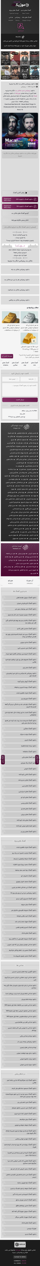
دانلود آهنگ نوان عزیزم (28, 904)
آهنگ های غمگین (15, 364)
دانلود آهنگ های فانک (29, 933)
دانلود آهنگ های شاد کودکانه (26, 820)
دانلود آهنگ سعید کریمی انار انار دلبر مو (23, 1169)
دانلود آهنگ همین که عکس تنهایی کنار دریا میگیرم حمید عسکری (22, 1162)
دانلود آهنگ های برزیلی (28, 814)
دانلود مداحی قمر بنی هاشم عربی (25, 1022)
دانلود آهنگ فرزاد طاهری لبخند (26, 693)
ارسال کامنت (20, 400)
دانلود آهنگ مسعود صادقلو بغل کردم (24, 1088)
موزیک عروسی (31, 1228)
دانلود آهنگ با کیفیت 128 (25, 206)
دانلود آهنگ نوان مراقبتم (28, 1119)
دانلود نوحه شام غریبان (28, 999)
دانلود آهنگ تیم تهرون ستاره (26, 1183)
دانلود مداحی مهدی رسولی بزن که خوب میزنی (21, 945)
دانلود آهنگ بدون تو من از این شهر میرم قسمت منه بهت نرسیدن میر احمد (21, 1095)
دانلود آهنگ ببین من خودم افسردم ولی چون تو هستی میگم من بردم (21, 635)
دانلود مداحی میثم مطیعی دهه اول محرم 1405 (21, 1016)
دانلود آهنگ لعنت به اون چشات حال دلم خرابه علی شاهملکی (20, 713)
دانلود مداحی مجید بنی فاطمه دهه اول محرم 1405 (20, 1005)
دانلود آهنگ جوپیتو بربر (28, 699)
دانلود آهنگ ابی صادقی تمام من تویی (24, 887)
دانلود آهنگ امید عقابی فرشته (26, 916)
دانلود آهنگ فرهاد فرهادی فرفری (25, 1125)
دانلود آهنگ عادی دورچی (28, 642)
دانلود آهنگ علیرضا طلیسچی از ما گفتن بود (22, 939)
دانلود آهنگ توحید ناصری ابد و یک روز (24, 853)
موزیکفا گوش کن (7, 356)
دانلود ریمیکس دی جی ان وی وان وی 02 (23, 893)
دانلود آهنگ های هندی (28, 809)
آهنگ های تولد (24, 364)
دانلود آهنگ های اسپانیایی (27, 792)
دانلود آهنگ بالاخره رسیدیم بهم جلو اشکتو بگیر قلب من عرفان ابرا (21, 621)
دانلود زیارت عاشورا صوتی (28, 1059)
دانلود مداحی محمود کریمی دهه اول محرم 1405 (21, 1011)
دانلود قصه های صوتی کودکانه (26, 826)
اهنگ (35, 96)
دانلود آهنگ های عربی (29, 786)
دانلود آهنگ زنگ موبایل (28, 763)
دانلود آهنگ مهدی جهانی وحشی (25, 1139)
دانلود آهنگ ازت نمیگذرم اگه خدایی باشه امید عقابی (21, 1081)
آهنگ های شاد (34, 364)
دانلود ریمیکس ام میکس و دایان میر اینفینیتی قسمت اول (21, 674)
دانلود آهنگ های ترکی (29, 757)
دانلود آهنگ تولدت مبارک (28, 734)
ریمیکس (23, 87)
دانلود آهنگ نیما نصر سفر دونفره (25, 870)
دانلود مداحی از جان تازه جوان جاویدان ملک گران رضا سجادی (20, 986)
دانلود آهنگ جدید (30, 1234)
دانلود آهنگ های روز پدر (28, 831)
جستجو (21, 30)
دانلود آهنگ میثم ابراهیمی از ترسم (25, 859)
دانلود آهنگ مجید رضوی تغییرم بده (24, 956)
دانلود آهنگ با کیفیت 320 (24, 199)
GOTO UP (22, 1244)
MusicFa (18, 37)
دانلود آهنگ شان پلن (29, 668)
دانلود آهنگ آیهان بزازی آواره (27, 681)
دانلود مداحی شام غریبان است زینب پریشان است (20, 993)
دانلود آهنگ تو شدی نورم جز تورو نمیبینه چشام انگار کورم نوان (21, 1132)
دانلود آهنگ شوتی (30, 769)
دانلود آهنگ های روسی (28, 803)
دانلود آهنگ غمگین (29, 729)
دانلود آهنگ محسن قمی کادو (26, 629)
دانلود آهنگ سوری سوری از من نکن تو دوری (22, 615)
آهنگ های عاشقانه (5, 364)
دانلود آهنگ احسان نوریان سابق (26, 1200)
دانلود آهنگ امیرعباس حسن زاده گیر (24, 1194)
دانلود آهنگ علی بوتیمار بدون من (25, 609)
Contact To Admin (20, 1257)
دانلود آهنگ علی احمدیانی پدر (26, 1102)
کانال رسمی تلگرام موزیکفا (20, 220)
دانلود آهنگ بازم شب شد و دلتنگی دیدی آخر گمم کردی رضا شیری (20, 705)
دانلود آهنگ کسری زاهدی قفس (26, 927)
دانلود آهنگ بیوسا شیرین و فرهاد (25, 687)
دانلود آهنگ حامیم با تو (28, 876)
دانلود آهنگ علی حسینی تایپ (27, 648)
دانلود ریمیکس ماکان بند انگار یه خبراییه (22, 84)
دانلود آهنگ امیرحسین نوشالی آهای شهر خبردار (21, 654)
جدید (23, 91)
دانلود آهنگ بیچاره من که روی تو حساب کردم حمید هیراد (20, 1146)
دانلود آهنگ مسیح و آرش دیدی (26, 899)
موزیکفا (20, 4)
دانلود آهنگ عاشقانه (29, 752)
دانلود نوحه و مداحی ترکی (28, 1036)
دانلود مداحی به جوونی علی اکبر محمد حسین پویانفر (22, 1029)
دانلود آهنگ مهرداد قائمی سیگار (25, 1217)
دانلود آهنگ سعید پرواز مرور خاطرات (24, 864)
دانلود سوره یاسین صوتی (28, 1065)
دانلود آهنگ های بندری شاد (27, 780)
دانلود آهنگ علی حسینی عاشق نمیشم (24, 1108)
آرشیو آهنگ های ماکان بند (20, 213)
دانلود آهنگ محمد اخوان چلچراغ (26, 882)
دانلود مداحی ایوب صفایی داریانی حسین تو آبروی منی (20, 978)
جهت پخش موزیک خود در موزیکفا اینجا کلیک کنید (20, 46)
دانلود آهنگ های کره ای (28, 797)
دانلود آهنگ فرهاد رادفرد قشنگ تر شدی (23, 1188)
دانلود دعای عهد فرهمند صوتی (26, 1053)
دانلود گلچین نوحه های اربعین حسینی (24, 972)
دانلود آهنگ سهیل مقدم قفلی (26, 598)
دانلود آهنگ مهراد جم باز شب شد (25, 922)
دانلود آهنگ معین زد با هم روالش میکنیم (22, 950)
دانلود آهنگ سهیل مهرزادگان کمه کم (24, 1211)
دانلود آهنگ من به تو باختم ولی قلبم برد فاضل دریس (21, 1176)
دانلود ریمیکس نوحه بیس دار (26, 1042)
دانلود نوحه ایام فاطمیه (28, 746)
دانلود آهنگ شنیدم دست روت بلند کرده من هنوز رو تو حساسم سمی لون (20, 722)
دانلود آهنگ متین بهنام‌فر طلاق (26, 1206)
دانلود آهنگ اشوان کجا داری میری (25, 1114)
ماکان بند (18, 91)
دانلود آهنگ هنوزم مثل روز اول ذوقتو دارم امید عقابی (20, 661)
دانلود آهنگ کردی (30, 740)
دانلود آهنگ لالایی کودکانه (27, 774)
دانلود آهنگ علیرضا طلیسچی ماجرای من (23, 910)
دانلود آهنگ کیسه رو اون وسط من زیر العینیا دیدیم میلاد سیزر (22, 1154)
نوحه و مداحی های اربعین (28, 1047)
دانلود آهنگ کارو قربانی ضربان (26, 603)
